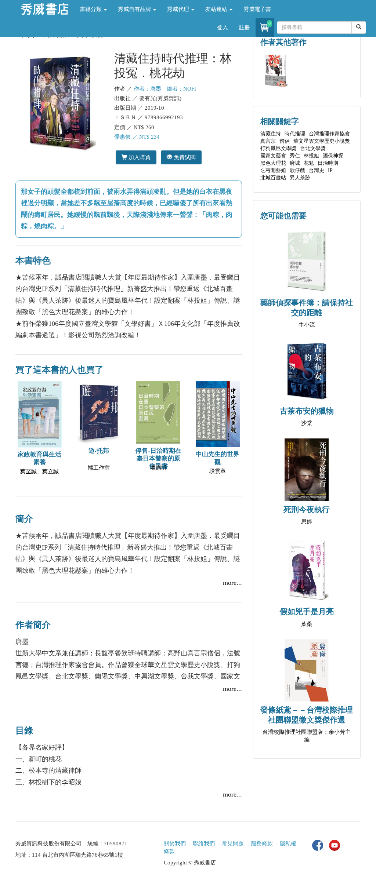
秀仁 (295, 156)
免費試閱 (184, 157)
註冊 (244, 27)
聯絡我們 (204, 843)
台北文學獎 (313, 148)
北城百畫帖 (273, 178)
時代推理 (295, 133)
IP (330, 170)
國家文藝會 (273, 156)
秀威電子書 (257, 9)
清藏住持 (270, 133)
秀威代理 (179, 9)
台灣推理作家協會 (329, 133)
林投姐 (311, 156)
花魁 (309, 163)
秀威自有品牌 (135, 9)
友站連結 (217, 9)
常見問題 (233, 843)
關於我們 (175, 843)
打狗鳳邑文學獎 (278, 148)
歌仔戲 (297, 170)
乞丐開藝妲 (273, 170)
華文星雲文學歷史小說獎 (321, 141)
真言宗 (268, 141)
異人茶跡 (300, 178)
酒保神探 (333, 156)
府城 (295, 163)
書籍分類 (91, 9)
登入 (222, 27)
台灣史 (316, 170)
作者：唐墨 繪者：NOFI (165, 89)
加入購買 (139, 157)
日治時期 (328, 163)
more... (232, 582)
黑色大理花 (273, 163)
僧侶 (284, 141)
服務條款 (262, 843)
